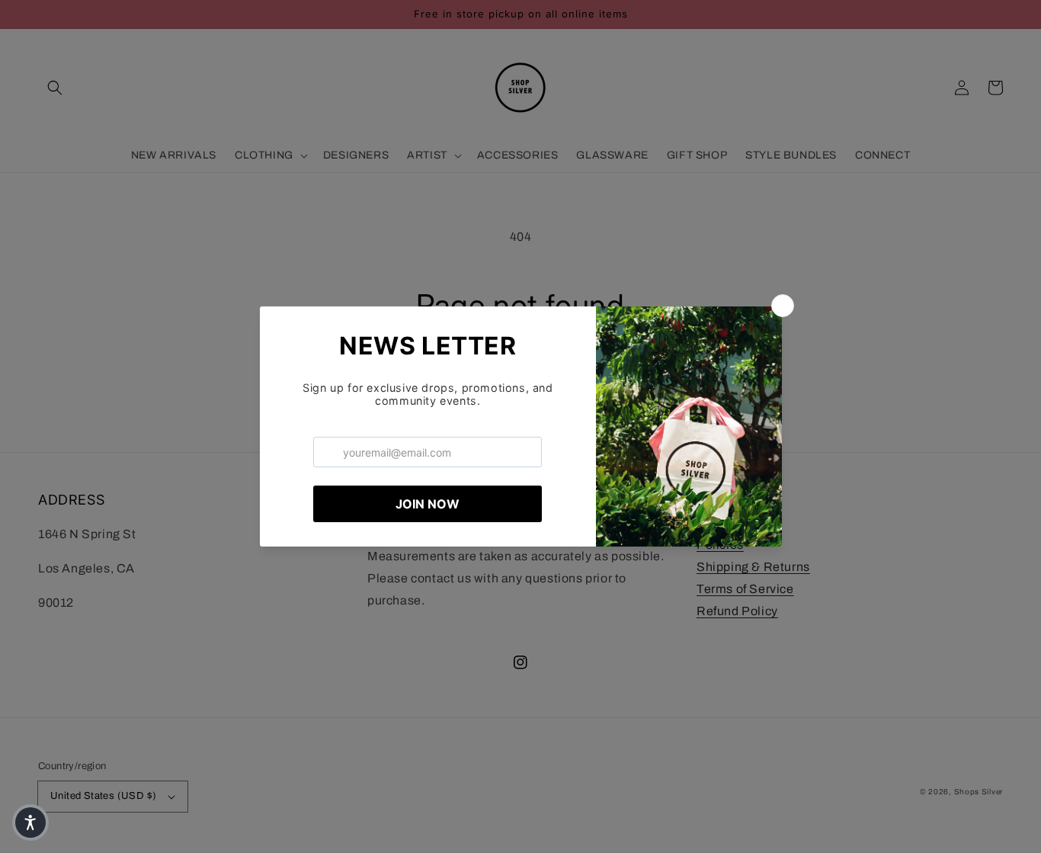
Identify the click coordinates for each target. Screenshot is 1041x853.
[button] (30, 822)
